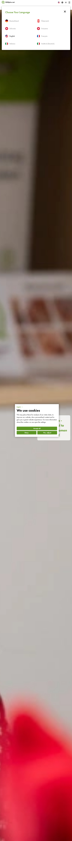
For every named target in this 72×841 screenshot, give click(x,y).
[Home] (8, 2)
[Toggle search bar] (62, 2)
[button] (20, 407)
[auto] (66, 2)
